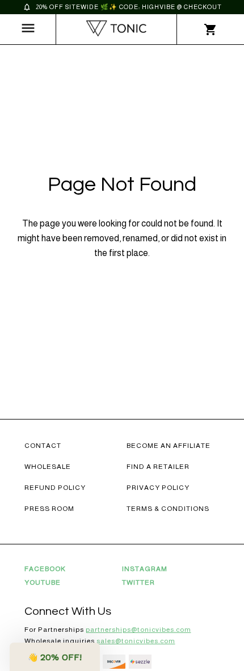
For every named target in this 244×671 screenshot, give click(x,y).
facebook (45, 569)
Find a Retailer (158, 467)
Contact (42, 446)
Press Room (49, 509)
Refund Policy (55, 488)
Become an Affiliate (169, 446)
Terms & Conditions (168, 509)
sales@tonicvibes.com (135, 641)
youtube (42, 582)
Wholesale (47, 467)
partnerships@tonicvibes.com (138, 630)
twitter (138, 582)
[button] (55, 657)
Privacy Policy (158, 488)
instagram (144, 569)
